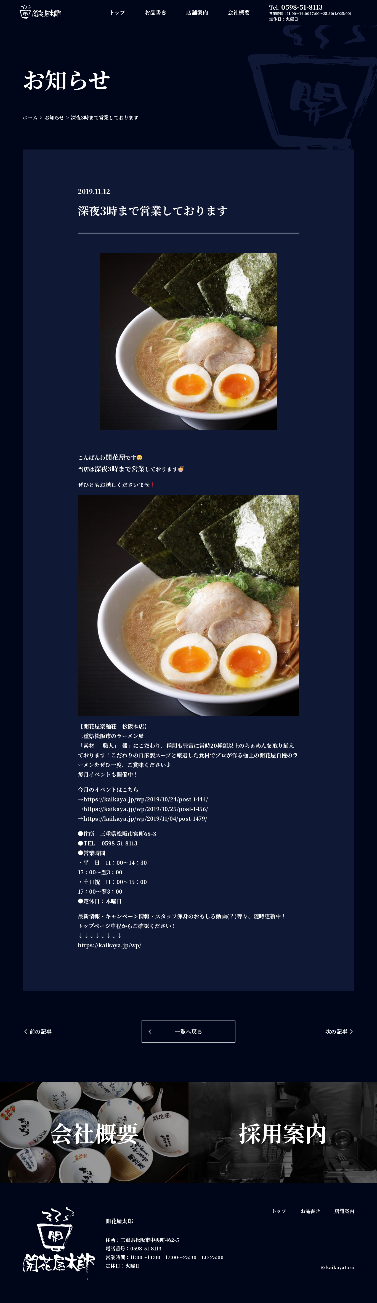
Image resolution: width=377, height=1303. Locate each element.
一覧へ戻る (188, 1031)
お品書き (156, 12)
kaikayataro (340, 1267)
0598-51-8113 (302, 7)
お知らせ (54, 117)
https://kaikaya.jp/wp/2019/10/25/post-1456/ (145, 809)
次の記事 (336, 1031)
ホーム (30, 117)
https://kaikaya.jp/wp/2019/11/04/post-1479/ (145, 818)
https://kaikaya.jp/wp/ (109, 945)
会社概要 (239, 12)
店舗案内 (197, 12)
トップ (117, 12)
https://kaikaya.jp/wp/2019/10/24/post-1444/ (145, 799)
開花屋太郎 (119, 1221)
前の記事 (41, 1031)
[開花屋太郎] (40, 12)
